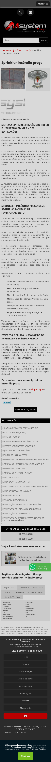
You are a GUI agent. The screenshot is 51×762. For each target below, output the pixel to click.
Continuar (25, 756)
